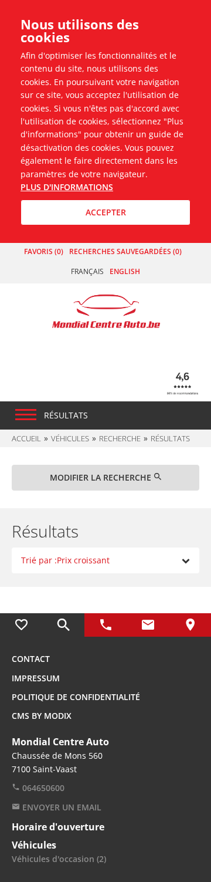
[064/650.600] (105, 625)
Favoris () (43, 251)
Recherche (120, 438)
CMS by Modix (42, 715)
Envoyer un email (60, 807)
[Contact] (148, 625)
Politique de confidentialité (76, 696)
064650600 (42, 787)
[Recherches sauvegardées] (63, 625)
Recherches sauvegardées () (125, 251)
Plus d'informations (67, 186)
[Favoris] (21, 625)
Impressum (36, 678)
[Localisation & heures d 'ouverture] (190, 625)
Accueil (26, 438)
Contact (31, 658)
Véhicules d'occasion (59, 858)
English (125, 271)
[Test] (105, 310)
